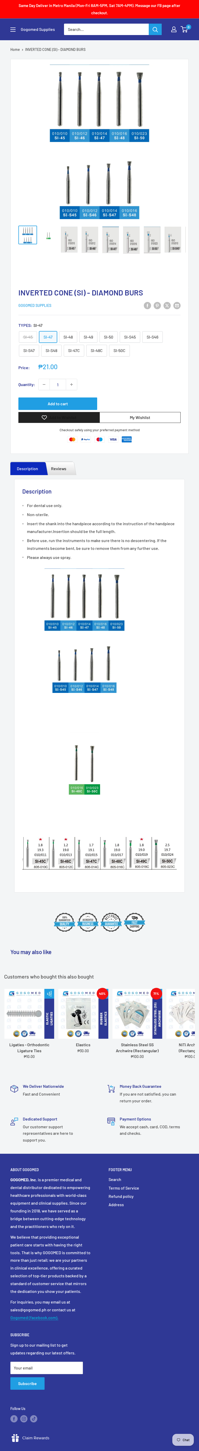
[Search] (155, 29)
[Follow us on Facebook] (14, 1418)
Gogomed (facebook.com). (34, 1317)
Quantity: (26, 384)
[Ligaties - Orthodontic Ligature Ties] (29, 1014)
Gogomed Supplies (34, 305)
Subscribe (27, 1383)
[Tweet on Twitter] (167, 305)
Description (27, 468)
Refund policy (121, 1196)
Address (116, 1204)
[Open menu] (13, 30)
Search (115, 1179)
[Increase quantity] (71, 384)
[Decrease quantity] (44, 384)
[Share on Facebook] (147, 305)
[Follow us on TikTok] (33, 1418)
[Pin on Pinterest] (157, 305)
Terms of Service (124, 1187)
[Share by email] (177, 305)
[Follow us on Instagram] (23, 1418)
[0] (184, 29)
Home (15, 49)
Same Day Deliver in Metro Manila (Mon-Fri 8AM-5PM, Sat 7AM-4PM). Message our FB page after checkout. (99, 9)
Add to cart (58, 403)
